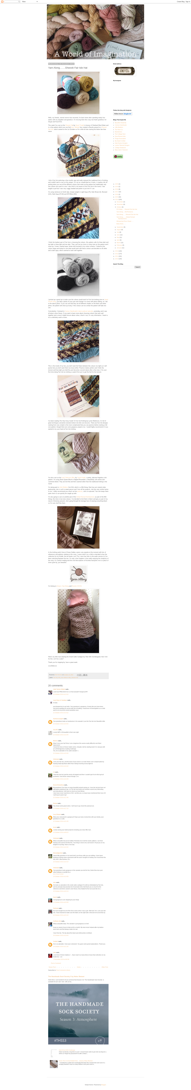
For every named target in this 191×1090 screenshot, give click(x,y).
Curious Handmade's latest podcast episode (79, 311)
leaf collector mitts (66, 677)
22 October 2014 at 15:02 (60, 724)
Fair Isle (55, 677)
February (119, 245)
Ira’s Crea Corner (58, 874)
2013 (117, 251)
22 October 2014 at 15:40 (60, 735)
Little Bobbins (63, 487)
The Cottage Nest (120, 134)
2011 (117, 256)
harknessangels (58, 719)
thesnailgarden (58, 853)
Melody (77, 127)
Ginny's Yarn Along (63, 586)
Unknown (56, 759)
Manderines (118, 132)
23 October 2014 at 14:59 (60, 876)
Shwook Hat (74, 677)
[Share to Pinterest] (86, 675)
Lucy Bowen (57, 814)
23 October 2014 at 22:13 (60, 891)
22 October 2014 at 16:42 (60, 766)
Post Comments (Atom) (63, 970)
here (72, 127)
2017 (117, 192)
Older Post (105, 967)
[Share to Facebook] (84, 675)
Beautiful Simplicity (120, 123)
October (119, 207)
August (119, 229)
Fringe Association (120, 138)
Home (79, 967)
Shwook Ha (69, 125)
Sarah (55, 897)
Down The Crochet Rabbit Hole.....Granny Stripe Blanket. (76, 1061)
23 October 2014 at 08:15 (60, 832)
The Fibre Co (119, 129)
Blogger (103, 1085)
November (120, 204)
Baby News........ (121, 224)
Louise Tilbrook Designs (122, 145)
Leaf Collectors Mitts (68, 477)
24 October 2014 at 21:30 (60, 946)
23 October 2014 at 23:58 (60, 902)
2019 (117, 186)
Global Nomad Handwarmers (85, 497)
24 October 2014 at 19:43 (60, 935)
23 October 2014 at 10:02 (60, 847)
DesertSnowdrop (58, 785)
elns (54, 882)
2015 (117, 197)
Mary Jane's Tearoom (121, 150)
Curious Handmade (121, 125)
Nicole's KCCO (76, 586)
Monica (55, 741)
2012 (117, 253)
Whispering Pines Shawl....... (125, 221)
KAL (59, 677)
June (118, 235)
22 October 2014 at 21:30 (60, 821)
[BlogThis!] (80, 675)
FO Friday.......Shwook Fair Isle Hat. (127, 209)
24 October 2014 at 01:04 (60, 915)
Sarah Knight (81, 477)
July (118, 232)
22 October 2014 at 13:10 (60, 694)
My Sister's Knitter (120, 141)
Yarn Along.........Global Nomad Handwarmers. (126, 217)
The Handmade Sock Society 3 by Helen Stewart (66, 976)
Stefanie (55, 908)
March (119, 242)
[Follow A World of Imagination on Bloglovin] (122, 115)
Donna (55, 803)
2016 (117, 194)
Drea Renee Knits (120, 136)
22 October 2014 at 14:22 (60, 713)
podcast (79, 491)
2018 (117, 189)
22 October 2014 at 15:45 (60, 753)
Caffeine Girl (57, 921)
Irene (54, 827)
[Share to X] (82, 675)
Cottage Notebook (120, 147)
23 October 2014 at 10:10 (60, 862)
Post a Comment (56, 963)
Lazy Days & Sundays (60, 700)
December (120, 202)
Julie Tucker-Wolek (59, 689)
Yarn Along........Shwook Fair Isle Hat (127, 214)
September (120, 227)
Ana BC (55, 729)
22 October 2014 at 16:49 (60, 779)
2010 (117, 259)
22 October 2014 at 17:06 (60, 797)
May (118, 237)
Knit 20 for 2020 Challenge (67, 1050)
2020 (117, 184)
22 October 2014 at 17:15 (60, 808)
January (119, 248)
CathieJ (55, 941)
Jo (54, 772)
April (118, 240)
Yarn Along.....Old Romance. (125, 212)
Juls (54, 952)
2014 (117, 199)
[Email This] (78, 675)
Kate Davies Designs (121, 143)
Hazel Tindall (80, 125)
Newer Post (52, 967)
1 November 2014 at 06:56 (61, 959)
